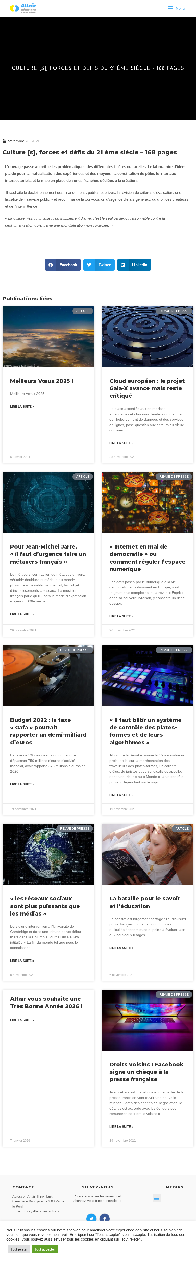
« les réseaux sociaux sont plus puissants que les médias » (45, 906)
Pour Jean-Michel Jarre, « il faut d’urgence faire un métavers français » (48, 554)
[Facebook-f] (104, 1218)
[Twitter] (91, 1218)
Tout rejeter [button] (19, 1249)
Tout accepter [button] (45, 1249)
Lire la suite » (22, 406)
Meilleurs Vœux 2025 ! (41, 381)
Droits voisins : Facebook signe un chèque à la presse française (146, 1072)
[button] (63, 265)
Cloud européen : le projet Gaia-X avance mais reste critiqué (147, 388)
